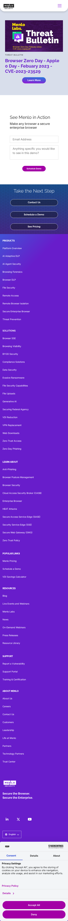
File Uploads (9, 393)
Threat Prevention (12, 319)
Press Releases (10, 635)
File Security (9, 287)
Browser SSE (9, 338)
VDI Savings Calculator (14, 576)
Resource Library (11, 643)
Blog (5, 595)
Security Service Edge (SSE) (17, 524)
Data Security (10, 369)
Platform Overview (12, 248)
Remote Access (11, 295)
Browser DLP (9, 279)
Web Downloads (11, 433)
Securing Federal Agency (16, 409)
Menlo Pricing (10, 561)
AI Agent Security (12, 264)
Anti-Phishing (9, 469)
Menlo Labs (9, 611)
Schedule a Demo (34, 214)
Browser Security (11, 485)
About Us (7, 698)
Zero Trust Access (12, 440)
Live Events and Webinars (16, 603)
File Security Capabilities (15, 385)
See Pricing (34, 226)
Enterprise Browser (12, 501)
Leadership (8, 730)
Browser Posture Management (18, 477)
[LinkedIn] (7, 819)
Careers (7, 706)
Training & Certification (14, 679)
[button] (60, 5)
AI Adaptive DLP (11, 256)
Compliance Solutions (14, 361)
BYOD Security (10, 354)
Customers (8, 722)
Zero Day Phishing (12, 448)
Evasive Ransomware (13, 377)
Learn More (34, 80)
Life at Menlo (9, 738)
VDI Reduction (10, 417)
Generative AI (10, 401)
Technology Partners (13, 753)
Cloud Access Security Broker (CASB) (22, 493)
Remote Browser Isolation (16, 303)
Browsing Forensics (12, 271)
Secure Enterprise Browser (16, 311)
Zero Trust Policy (11, 540)
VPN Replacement (12, 425)
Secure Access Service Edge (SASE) (21, 516)
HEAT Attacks (10, 508)
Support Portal (10, 671)
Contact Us (34, 202)
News (5, 619)
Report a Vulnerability (14, 663)
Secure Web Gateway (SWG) (17, 532)
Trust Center (9, 761)
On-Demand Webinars (14, 627)
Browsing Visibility (12, 346)
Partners (7, 746)
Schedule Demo (34, 168)
